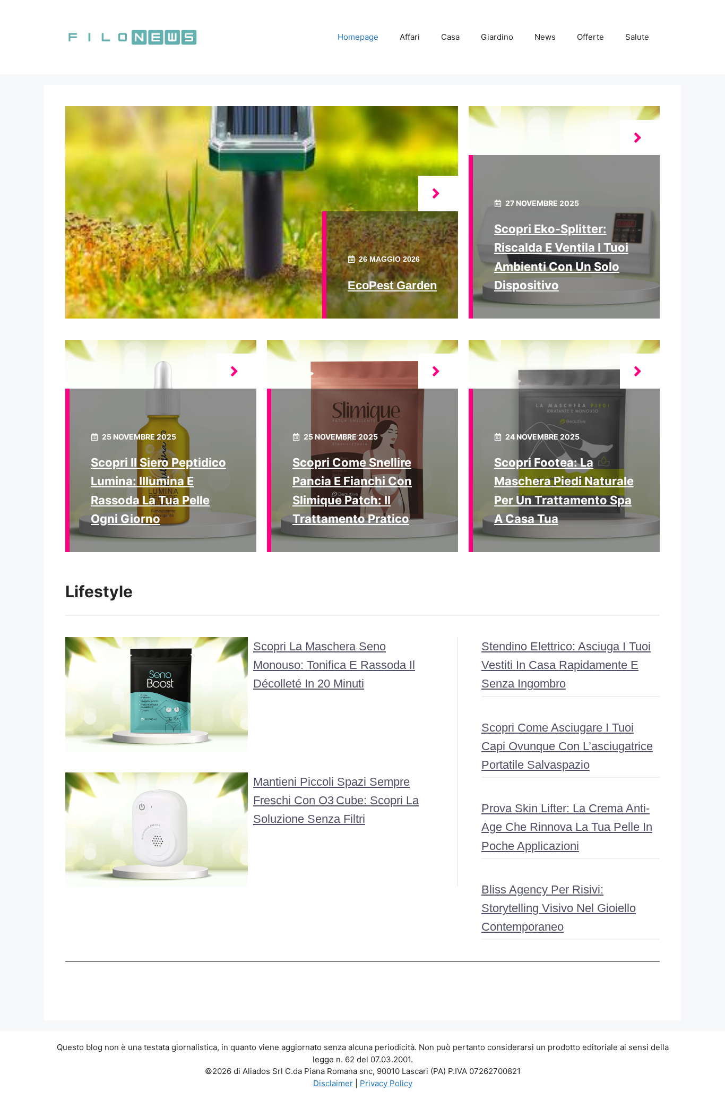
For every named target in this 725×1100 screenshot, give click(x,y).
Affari (410, 37)
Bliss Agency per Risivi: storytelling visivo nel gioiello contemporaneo (558, 908)
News (545, 37)
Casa (450, 37)
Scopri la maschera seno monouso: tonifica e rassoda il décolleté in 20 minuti (334, 665)
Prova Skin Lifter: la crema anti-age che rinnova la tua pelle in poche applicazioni (566, 827)
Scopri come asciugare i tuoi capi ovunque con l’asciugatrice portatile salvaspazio (567, 746)
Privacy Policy (386, 1083)
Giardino (497, 37)
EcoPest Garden (392, 285)
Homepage (358, 37)
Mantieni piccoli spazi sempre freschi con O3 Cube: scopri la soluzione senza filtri (336, 800)
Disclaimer (333, 1083)
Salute (637, 37)
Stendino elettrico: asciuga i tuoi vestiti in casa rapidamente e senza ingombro (566, 665)
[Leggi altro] (438, 193)
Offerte (590, 37)
